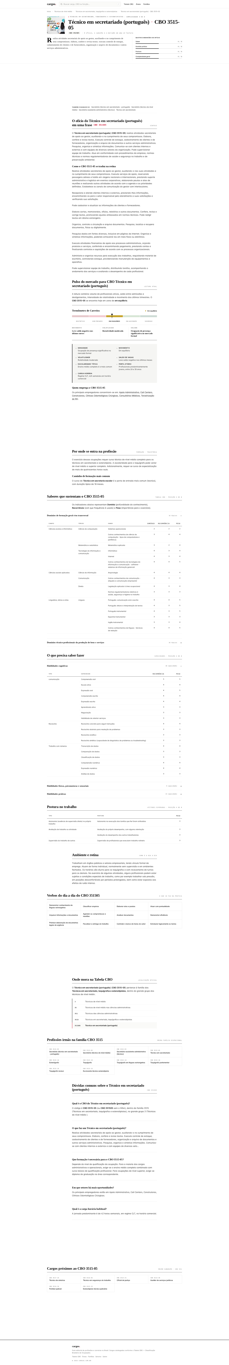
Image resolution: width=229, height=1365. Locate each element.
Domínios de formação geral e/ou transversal (112, 515)
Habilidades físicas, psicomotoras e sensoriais (112, 786)
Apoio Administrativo (129, 392)
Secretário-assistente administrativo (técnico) (97, 110)
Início (49, 11)
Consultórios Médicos (129, 396)
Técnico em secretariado (126, 110)
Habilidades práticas (112, 794)
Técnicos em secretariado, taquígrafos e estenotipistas (96, 11)
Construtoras (78, 396)
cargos (51, 4)
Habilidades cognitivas (112, 666)
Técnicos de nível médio (63, 11)
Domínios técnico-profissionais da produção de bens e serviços (112, 642)
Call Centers (146, 392)
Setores (98, 1356)
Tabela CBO (128, 4)
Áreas (138, 4)
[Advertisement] (114, 83)
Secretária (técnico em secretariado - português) (110, 107)
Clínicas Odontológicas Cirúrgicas (102, 396)
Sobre (105, 1356)
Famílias (146, 4)
